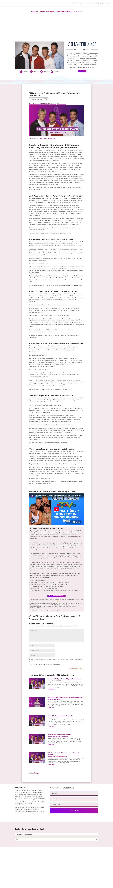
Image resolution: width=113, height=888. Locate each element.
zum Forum (82, 71)
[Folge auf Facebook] (21, 71)
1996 (41, 104)
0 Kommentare (61, 104)
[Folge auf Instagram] (31, 71)
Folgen (25, 71)
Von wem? (19, 834)
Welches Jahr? (29, 834)
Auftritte (60, 681)
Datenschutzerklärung (97, 3)
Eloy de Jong (50, 699)
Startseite (73, 3)
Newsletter (86, 3)
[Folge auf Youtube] (52, 71)
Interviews (53, 104)
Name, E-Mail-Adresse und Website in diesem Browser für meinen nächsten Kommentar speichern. (55, 660)
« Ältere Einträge (34, 773)
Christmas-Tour (51, 139)
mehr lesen (51, 689)
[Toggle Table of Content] (45, 99)
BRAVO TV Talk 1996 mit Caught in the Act (59, 734)
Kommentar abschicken (77, 669)
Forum (80, 3)
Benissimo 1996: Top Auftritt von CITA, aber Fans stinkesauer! (65, 679)
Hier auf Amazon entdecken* (55, 596)
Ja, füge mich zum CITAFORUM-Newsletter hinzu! (45, 665)
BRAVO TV (46, 104)
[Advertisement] (56, 26)
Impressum (108, 3)
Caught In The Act (34, 104)
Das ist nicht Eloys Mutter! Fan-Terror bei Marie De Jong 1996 (65, 697)
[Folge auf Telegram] (41, 71)
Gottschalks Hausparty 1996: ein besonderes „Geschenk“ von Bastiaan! (65, 753)
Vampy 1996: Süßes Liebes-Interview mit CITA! (60, 716)
